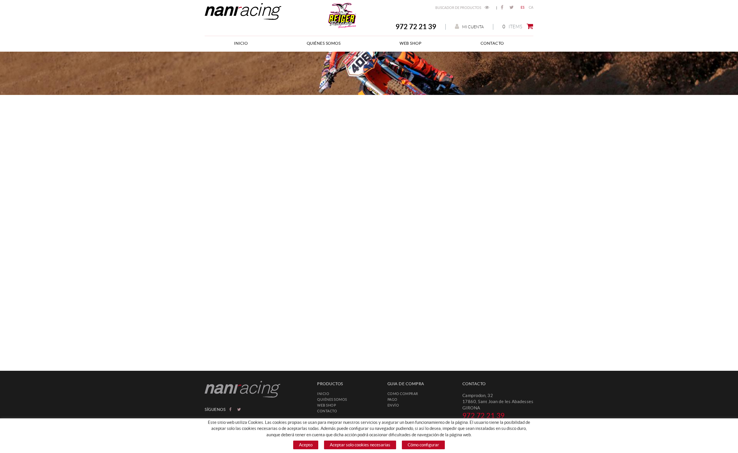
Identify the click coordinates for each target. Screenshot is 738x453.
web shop (326, 405)
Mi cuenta (473, 27)
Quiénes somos (332, 399)
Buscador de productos (458, 8)
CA (531, 7)
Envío (393, 405)
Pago (392, 399)
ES (523, 7)
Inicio (323, 394)
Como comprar (402, 394)
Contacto (327, 411)
